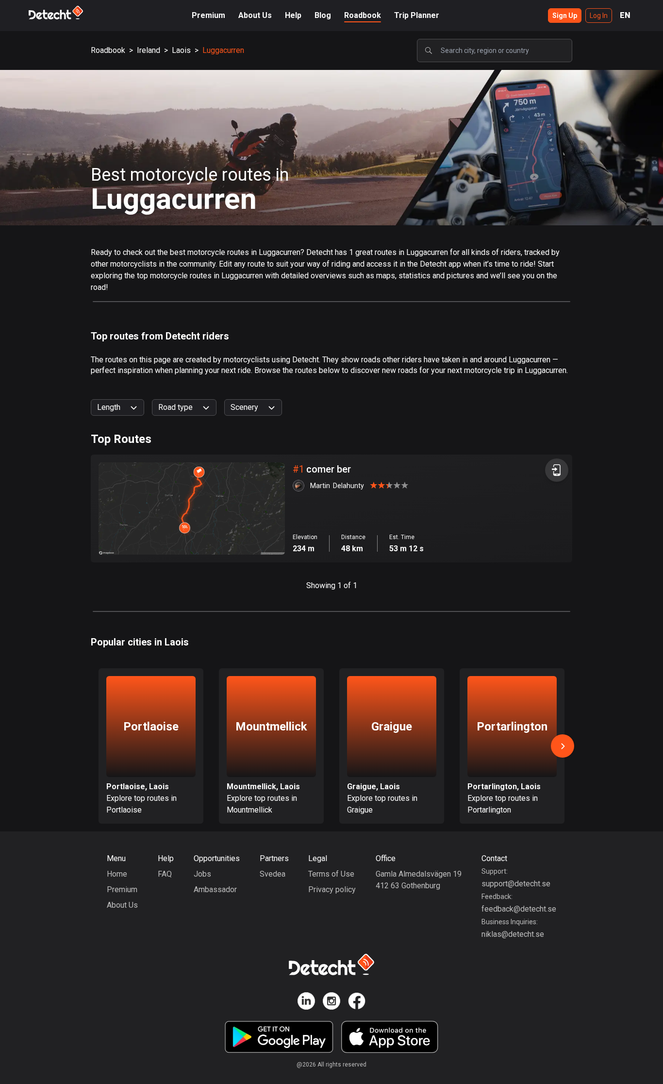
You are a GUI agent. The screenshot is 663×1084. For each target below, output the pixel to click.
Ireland (148, 50)
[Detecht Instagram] (331, 1002)
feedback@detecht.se (518, 909)
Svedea (272, 874)
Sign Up (564, 15)
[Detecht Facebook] (356, 1002)
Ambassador (215, 889)
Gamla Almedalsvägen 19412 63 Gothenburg (419, 879)
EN (625, 15)
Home (117, 874)
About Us (255, 15)
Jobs (202, 874)
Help (293, 15)
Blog (323, 15)
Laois (181, 50)
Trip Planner (416, 15)
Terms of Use (331, 874)
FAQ (165, 874)
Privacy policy (332, 889)
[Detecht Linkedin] (306, 1002)
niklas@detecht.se (512, 934)
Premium (208, 15)
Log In (599, 15)
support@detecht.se (515, 883)
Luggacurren (223, 50)
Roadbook (362, 15)
